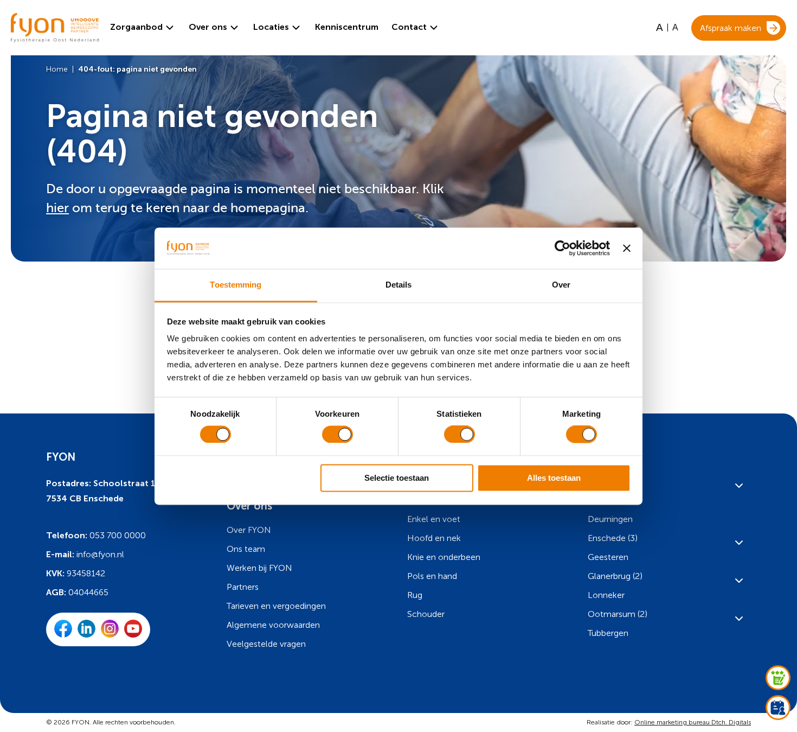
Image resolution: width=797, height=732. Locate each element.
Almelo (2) (608, 481)
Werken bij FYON (259, 568)
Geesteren (608, 557)
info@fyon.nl (100, 554)
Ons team (246, 549)
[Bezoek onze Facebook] (63, 634)
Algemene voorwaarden (273, 625)
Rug (414, 595)
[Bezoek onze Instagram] (110, 634)
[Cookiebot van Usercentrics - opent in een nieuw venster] (562, 248)
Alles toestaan (554, 477)
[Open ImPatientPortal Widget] (778, 707)
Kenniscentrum (346, 27)
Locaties (271, 27)
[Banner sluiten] (627, 248)
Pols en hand (432, 576)
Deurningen (610, 519)
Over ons (208, 27)
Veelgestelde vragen (266, 644)
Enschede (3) (613, 538)
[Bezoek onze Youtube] (133, 634)
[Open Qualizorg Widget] (778, 678)
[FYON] (49, 28)
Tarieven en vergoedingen (276, 606)
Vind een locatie (70, 377)
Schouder (426, 614)
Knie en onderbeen (443, 557)
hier (57, 208)
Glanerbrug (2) (615, 576)
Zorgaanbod (136, 27)
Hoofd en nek (434, 538)
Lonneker (606, 595)
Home (57, 69)
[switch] (337, 434)
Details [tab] (398, 285)
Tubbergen (608, 633)
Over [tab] (561, 285)
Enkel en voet (433, 519)
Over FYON (249, 530)
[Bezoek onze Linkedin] (86, 634)
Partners (243, 587)
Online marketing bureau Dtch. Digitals (692, 722)
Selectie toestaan (396, 477)
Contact (409, 27)
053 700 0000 (117, 535)
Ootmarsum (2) (617, 614)
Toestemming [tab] (235, 285)
